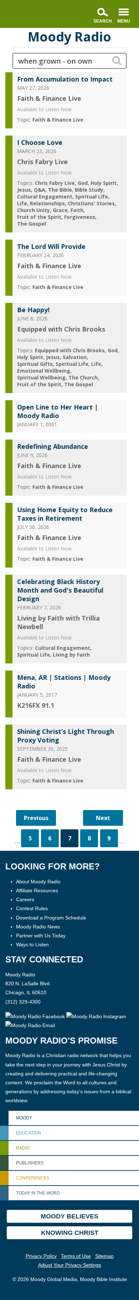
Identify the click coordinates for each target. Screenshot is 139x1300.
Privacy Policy (41, 1256)
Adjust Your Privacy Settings (69, 1265)
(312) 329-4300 (23, 1002)
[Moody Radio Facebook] (35, 1016)
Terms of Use (76, 1256)
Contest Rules (32, 908)
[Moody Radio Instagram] (96, 1016)
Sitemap (104, 1256)
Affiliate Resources (37, 890)
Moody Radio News (38, 926)
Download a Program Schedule (51, 918)
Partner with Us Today (41, 935)
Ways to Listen (32, 944)
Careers (25, 899)
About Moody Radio (38, 881)
